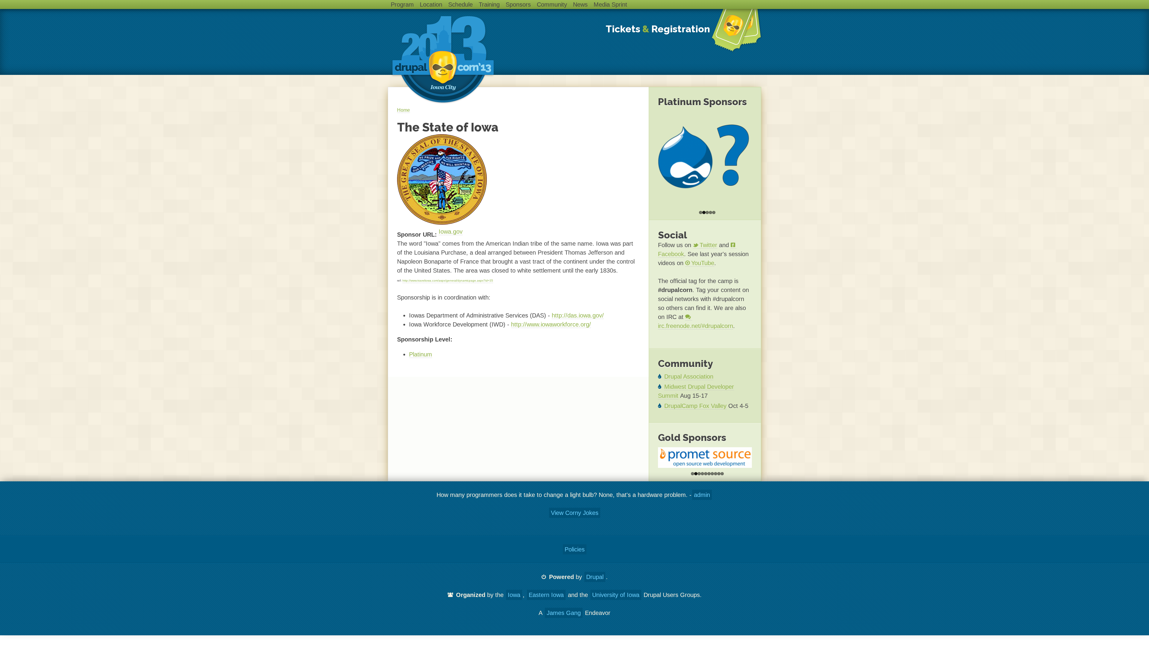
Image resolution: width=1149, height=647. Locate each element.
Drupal (595, 577)
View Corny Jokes (574, 513)
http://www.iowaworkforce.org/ (551, 324)
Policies (575, 549)
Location (431, 4)
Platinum (420, 354)
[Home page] (443, 60)
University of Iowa (615, 595)
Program (402, 4)
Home (403, 110)
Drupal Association (688, 376)
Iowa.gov (451, 231)
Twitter (708, 245)
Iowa (514, 595)
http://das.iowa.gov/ (578, 315)
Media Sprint (610, 4)
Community (552, 4)
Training (489, 4)
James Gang (564, 613)
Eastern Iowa (546, 595)
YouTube (702, 263)
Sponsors (518, 4)
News (580, 4)
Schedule (460, 4)
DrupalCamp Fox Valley (695, 406)
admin (702, 495)
